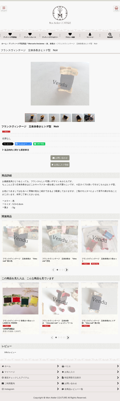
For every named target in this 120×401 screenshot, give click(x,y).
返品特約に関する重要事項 (16, 150)
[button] (4, 9)
